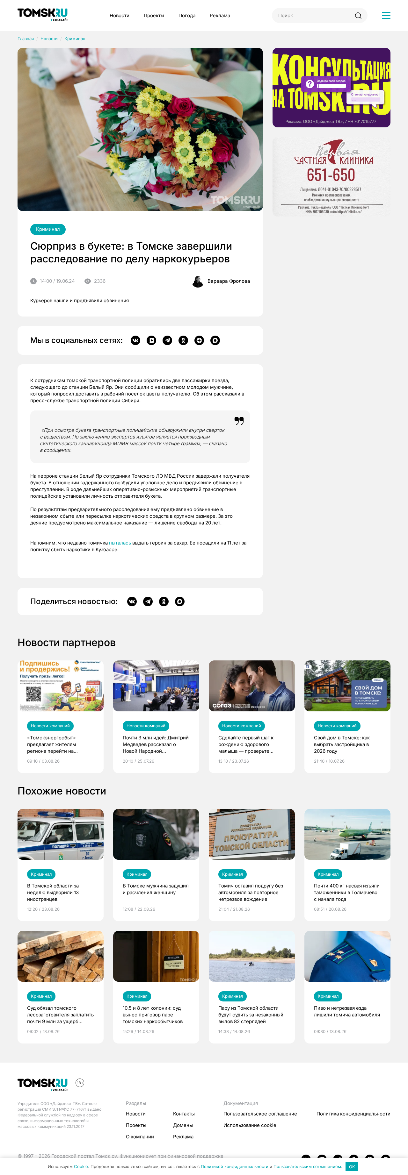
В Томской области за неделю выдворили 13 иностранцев (53, 892)
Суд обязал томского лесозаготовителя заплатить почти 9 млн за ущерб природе (60, 1015)
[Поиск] (358, 15)
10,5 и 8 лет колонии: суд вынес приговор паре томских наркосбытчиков (153, 1014)
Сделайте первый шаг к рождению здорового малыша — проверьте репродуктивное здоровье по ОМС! (249, 744)
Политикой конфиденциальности (234, 1166)
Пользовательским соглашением (307, 1166)
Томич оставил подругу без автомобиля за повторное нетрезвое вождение (250, 892)
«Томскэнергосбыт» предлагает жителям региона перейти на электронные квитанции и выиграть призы (57, 744)
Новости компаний (50, 725)
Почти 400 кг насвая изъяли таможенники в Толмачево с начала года (347, 892)
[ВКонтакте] (135, 340)
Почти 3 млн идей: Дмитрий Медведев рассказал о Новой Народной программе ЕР (156, 744)
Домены (183, 1125)
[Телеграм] (167, 340)
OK (352, 1166)
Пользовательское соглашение (260, 1114)
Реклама (220, 15)
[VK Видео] (151, 340)
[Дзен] (199, 340)
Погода (186, 15)
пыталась (120, 543)
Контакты (184, 1114)
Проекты (154, 15)
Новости (119, 15)
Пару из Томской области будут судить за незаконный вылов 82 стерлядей (250, 1014)
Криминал (74, 38)
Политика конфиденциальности (353, 1114)
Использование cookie (249, 1125)
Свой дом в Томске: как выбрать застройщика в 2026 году (342, 744)
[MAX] (215, 340)
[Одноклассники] (183, 340)
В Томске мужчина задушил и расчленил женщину (156, 889)
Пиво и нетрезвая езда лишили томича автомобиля (347, 1011)
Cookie (81, 1166)
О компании (140, 1137)
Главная (26, 38)
